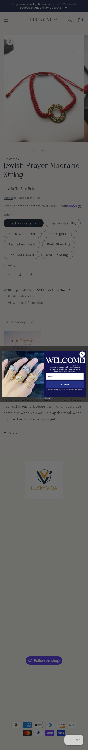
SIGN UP (65, 384)
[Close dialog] (82, 354)
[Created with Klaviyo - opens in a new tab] (44, 398)
